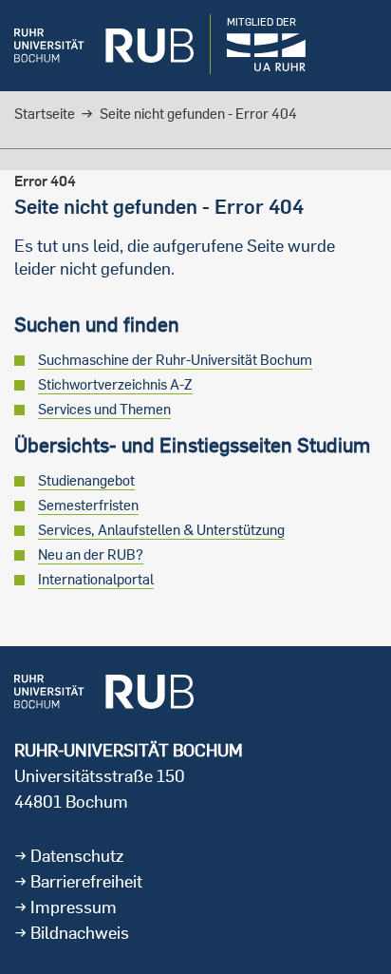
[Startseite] (104, 45)
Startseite (44, 114)
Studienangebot (86, 480)
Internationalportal (96, 579)
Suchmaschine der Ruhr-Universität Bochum (175, 360)
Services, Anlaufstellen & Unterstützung (161, 530)
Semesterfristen (88, 505)
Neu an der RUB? (90, 554)
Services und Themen (104, 409)
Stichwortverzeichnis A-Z (115, 384)
